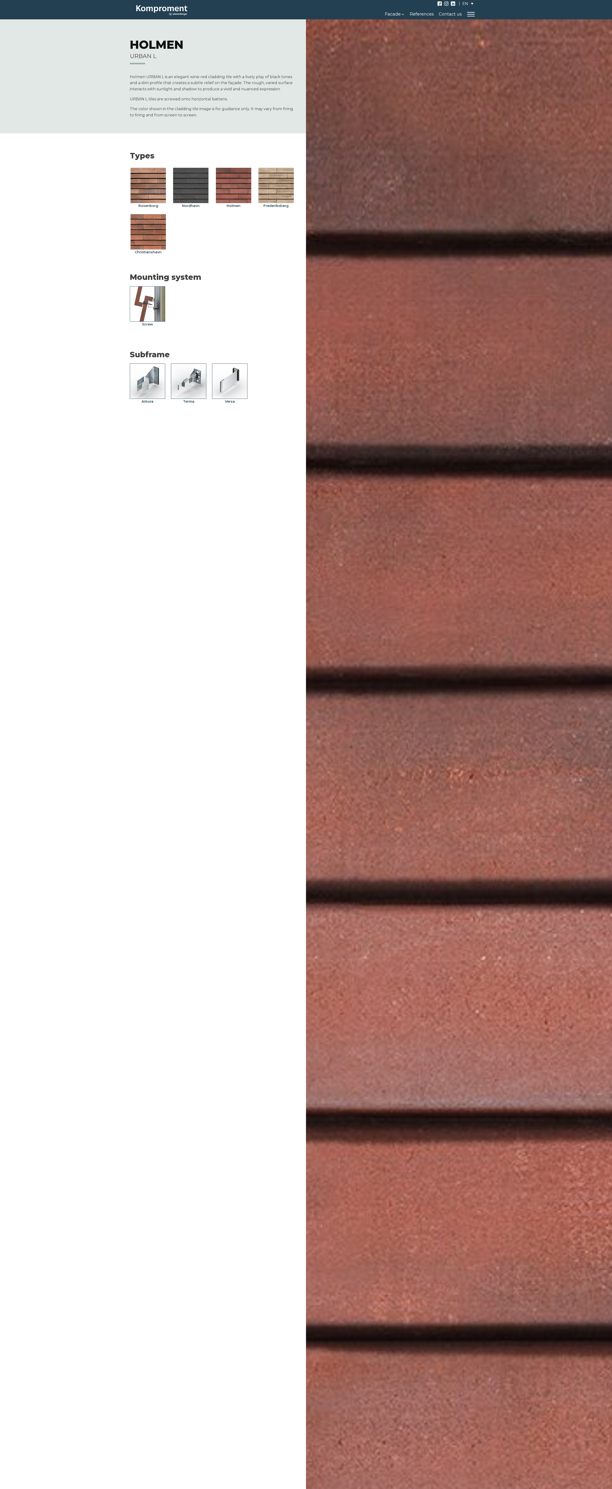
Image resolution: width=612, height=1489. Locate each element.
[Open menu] (471, 14)
